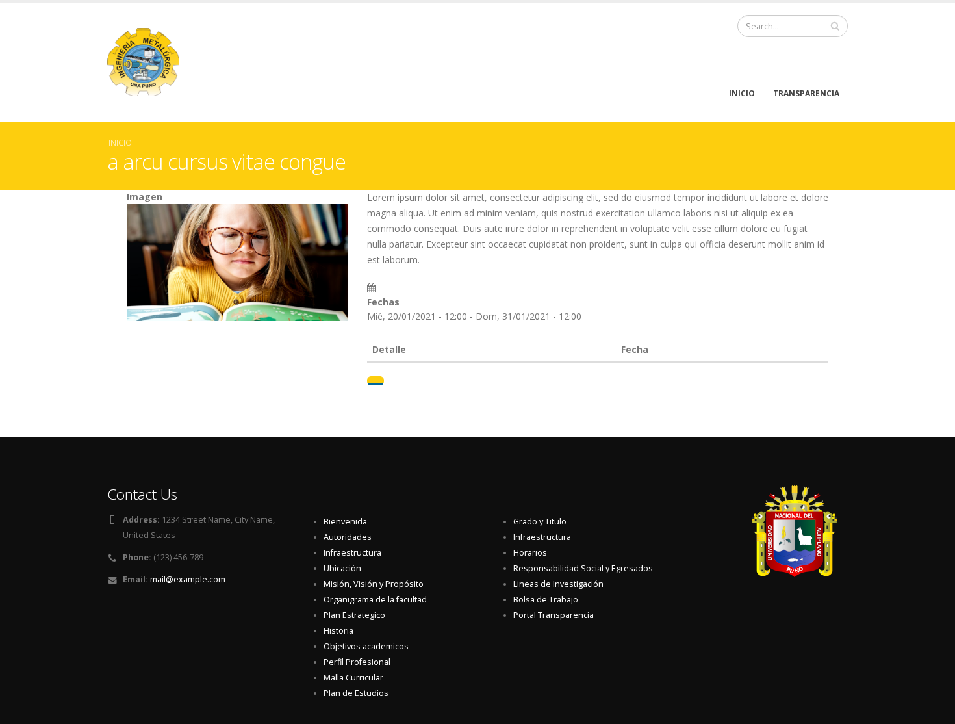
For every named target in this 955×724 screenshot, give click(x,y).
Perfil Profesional (357, 661)
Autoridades (348, 537)
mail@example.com (187, 579)
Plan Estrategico (354, 615)
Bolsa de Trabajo (545, 599)
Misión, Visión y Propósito (374, 583)
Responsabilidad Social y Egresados (583, 568)
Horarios (530, 552)
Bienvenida (345, 521)
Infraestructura (352, 552)
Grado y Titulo (540, 521)
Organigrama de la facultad (375, 599)
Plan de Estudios (356, 693)
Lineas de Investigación (558, 583)
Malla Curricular (353, 677)
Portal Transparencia (553, 615)
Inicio (742, 93)
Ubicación (342, 568)
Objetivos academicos (366, 646)
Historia (338, 630)
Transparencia (806, 93)
